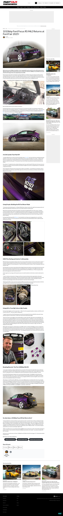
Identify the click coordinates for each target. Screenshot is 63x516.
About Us (4, 502)
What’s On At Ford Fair (10, 439)
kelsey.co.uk (58, 500)
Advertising (4, 500)
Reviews (28, 7)
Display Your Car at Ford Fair (36, 439)
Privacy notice (5, 507)
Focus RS (26, 157)
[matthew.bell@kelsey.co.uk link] (11, 452)
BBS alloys (16, 217)
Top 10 (25, 7)
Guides (21, 7)
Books (45, 7)
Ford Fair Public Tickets (22, 439)
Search (36, 3)
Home (4, 28)
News (18, 7)
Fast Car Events (36, 7)
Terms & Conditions (6, 505)
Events (18, 505)
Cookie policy (5, 509)
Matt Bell (6, 36)
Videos (41, 7)
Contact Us (4, 498)
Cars (32, 7)
